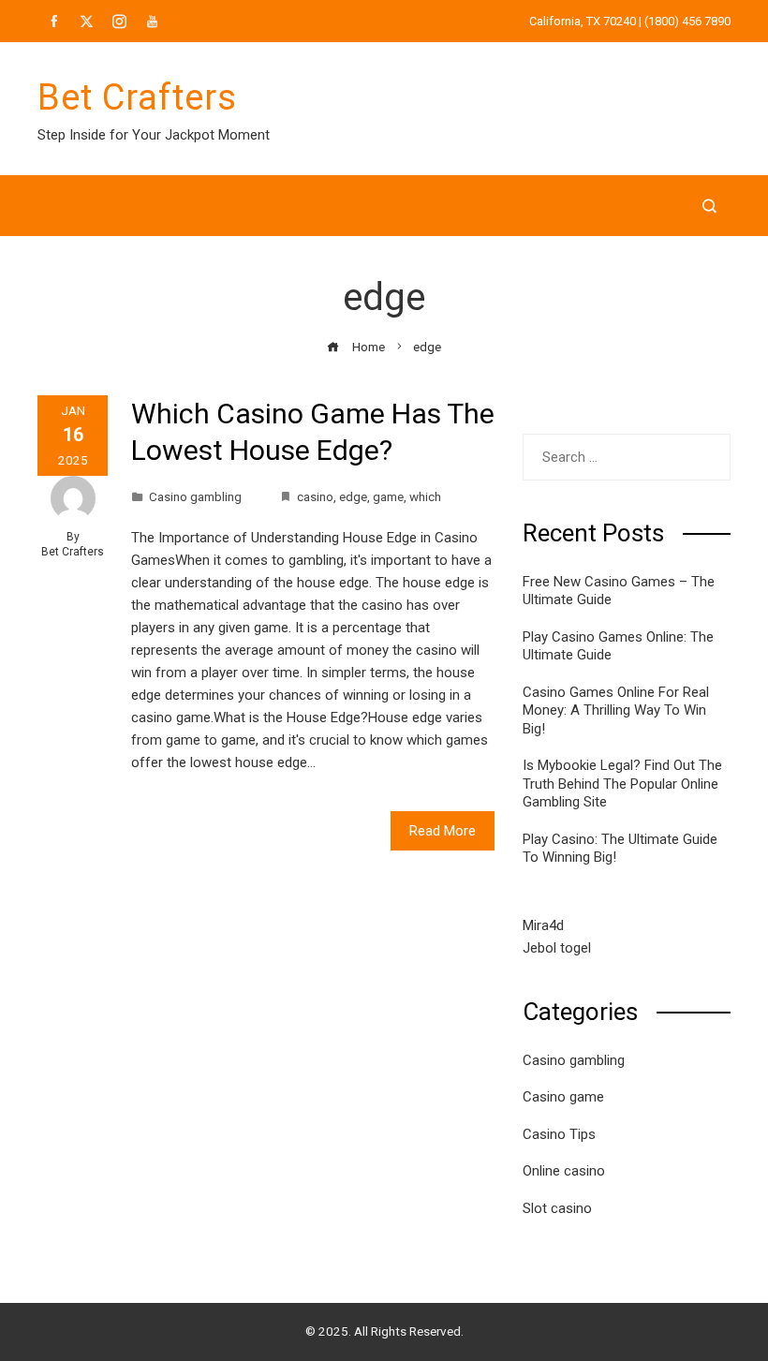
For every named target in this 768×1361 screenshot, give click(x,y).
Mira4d (543, 925)
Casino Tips (559, 1134)
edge (353, 496)
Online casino (564, 1170)
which (425, 496)
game (388, 496)
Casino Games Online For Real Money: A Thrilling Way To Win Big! (616, 710)
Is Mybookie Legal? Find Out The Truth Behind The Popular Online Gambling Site (622, 783)
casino (315, 496)
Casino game (563, 1096)
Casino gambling (195, 496)
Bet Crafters (137, 97)
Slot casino (557, 1208)
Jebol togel (557, 947)
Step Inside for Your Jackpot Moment (153, 134)
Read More (442, 830)
